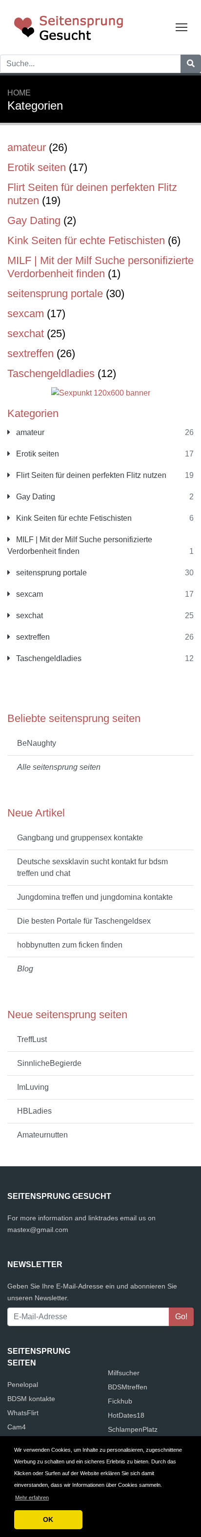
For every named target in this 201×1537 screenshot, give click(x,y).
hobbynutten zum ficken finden (69, 945)
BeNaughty (36, 743)
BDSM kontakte (31, 1399)
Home (19, 93)
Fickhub (120, 1401)
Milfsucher (124, 1373)
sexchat (28, 615)
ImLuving (33, 1087)
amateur (29, 432)
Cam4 (16, 1427)
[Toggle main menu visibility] (182, 26)
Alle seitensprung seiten (58, 767)
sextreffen (32, 637)
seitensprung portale (50, 573)
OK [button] (48, 1519)
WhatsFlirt (23, 1413)
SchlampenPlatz (133, 1429)
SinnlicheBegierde (49, 1063)
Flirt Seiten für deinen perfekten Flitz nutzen (90, 475)
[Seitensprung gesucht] (68, 26)
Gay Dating (34, 497)
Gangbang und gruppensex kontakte (80, 838)
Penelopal (22, 1384)
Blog (25, 969)
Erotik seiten (36, 454)
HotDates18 (126, 1415)
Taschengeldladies (47, 658)
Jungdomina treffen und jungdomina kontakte (95, 897)
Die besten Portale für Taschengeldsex (84, 921)
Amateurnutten (42, 1135)
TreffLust (32, 1039)
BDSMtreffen (127, 1387)
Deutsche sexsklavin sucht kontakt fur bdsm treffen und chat (92, 867)
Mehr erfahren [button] (32, 1497)
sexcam (28, 594)
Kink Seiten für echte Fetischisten (73, 518)
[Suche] (191, 64)
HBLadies (34, 1111)
